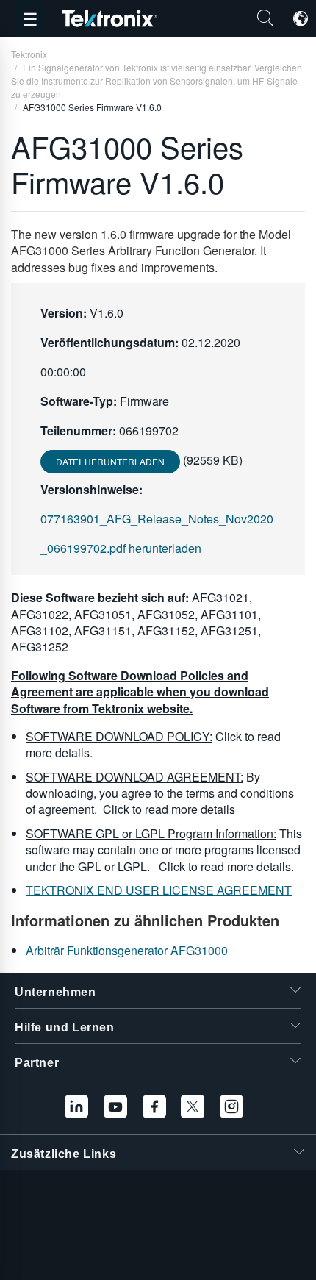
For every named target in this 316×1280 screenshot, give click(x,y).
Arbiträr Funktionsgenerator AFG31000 (127, 950)
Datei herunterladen (110, 461)
